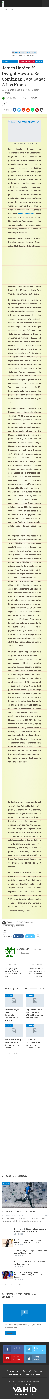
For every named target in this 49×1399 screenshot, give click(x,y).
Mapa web (13, 1374)
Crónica (14, 61)
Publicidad (24, 1374)
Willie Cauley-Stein (26, 213)
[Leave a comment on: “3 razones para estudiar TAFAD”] (46, 1215)
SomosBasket (20, 926)
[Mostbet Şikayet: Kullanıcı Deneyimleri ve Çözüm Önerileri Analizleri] (14, 1000)
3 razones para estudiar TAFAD (19, 1211)
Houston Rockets (27, 61)
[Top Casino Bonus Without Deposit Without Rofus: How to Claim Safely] (35, 1000)
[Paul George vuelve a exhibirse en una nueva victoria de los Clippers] (7, 1243)
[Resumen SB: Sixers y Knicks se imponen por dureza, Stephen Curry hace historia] (7, 1275)
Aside (6, 61)
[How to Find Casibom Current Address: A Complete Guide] (35, 1030)
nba (21, 922)
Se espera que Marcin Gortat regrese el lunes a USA (12, 972)
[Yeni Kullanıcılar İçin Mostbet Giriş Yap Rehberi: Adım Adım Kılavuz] (14, 1030)
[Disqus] (24, 1132)
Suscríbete (35, 1374)
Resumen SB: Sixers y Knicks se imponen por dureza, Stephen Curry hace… (28, 1274)
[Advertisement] (24, 30)
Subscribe (10, 1333)
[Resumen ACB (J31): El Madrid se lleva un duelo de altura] (7, 1264)
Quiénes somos (13, 1371)
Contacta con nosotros (32, 1371)
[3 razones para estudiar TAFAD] (24, 1195)
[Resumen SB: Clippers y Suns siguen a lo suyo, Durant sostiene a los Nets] (7, 1232)
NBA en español (29, 922)
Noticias (39, 61)
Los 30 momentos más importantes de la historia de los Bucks (36, 972)
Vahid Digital (30, 1385)
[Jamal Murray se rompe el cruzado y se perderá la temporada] (7, 1254)
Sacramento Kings (8, 926)
